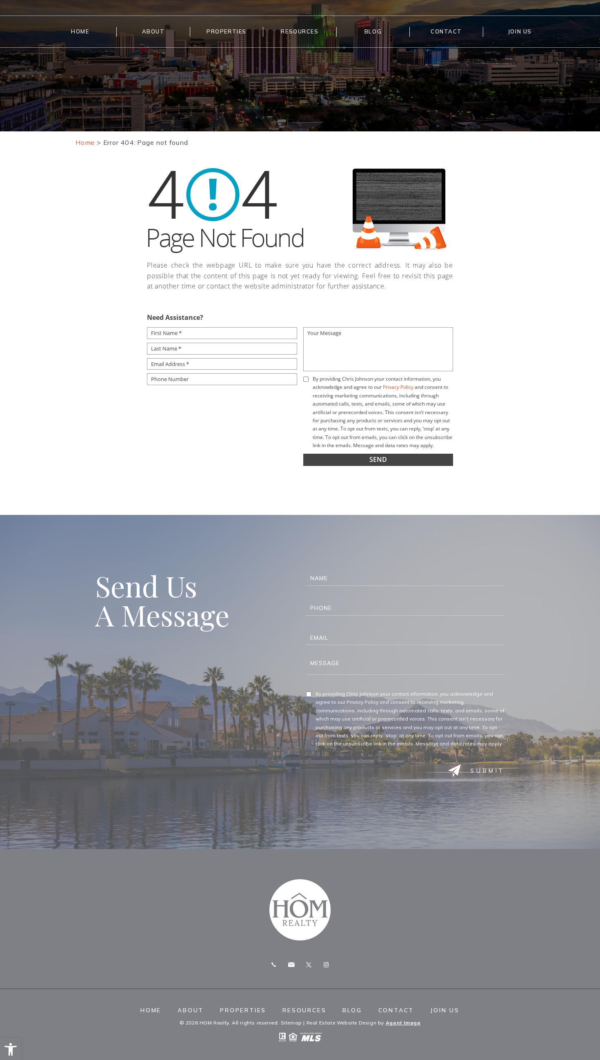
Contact (446, 31)
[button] (10, 1049)
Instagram (326, 965)
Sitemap (291, 1023)
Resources (299, 31)
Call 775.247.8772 (273, 964)
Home (80, 31)
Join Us (520, 31)
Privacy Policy (398, 387)
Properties (227, 31)
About (153, 31)
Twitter (308, 965)
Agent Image (403, 1023)
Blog (373, 31)
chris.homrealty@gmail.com (291, 964)
